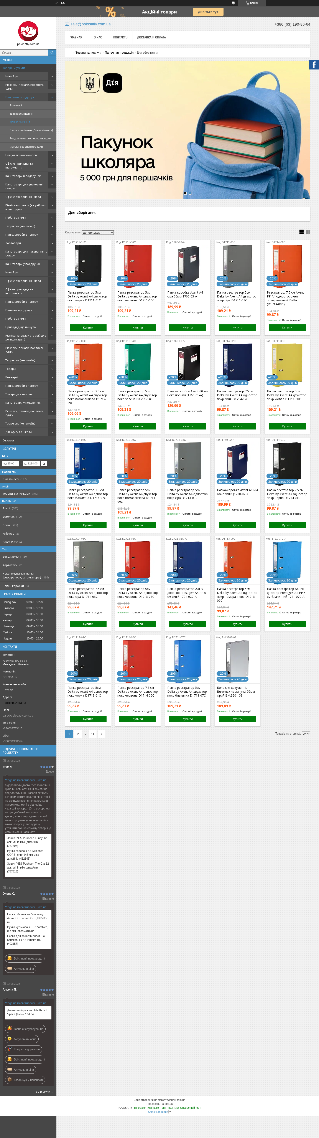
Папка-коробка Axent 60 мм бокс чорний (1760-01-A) (187, 393)
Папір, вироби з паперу (21, 234)
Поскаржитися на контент (150, 1107)
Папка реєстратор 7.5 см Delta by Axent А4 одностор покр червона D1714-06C (137, 691)
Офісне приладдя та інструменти (19, 165)
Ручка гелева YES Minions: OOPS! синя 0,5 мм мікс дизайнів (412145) (25, 854)
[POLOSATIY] (28, 31)
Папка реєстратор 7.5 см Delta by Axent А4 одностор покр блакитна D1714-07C (87, 494)
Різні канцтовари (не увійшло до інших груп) (25, 337)
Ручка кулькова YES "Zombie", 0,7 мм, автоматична (27, 929)
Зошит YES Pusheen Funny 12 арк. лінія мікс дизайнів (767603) (27, 841)
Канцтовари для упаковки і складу (24, 186)
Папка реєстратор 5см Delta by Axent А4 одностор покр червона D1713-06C (137, 593)
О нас (98, 37)
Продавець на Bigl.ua (159, 1103)
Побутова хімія (15, 218)
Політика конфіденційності (184, 1107)
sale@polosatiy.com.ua (18, 715)
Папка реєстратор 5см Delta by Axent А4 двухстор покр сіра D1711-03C (237, 296)
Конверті (11, 377)
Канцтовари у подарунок (23, 264)
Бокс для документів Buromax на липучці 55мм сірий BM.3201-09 (236, 691)
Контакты (120, 37)
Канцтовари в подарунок (23, 176)
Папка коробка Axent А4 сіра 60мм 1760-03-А (185, 294)
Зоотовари (13, 243)
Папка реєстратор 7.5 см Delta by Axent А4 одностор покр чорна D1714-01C (287, 494)
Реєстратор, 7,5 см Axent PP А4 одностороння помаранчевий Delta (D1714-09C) (285, 298)
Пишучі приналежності (21, 155)
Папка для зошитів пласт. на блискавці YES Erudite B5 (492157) (26, 939)
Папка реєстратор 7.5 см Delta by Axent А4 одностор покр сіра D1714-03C (87, 593)
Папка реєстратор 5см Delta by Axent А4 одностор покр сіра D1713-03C (187, 494)
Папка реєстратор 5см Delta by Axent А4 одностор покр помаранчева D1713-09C (237, 595)
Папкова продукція (18, 310)
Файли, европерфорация (26, 147)
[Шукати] (52, 52)
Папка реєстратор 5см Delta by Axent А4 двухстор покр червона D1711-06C (137, 296)
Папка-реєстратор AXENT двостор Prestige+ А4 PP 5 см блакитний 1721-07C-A (286, 593)
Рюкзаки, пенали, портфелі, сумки (24, 87)
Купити (88, 327)
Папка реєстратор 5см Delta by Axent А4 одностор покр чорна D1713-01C (87, 691)
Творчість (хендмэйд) (20, 226)
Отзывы (8, 440)
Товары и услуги (14, 68)
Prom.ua (180, 1100)
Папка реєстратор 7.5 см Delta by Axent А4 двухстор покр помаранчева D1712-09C (87, 397)
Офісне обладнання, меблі (23, 197)
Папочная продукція (19, 97)
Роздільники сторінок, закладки (30, 138)
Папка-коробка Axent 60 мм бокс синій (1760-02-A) (237, 492)
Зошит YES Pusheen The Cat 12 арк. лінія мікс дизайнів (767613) (28, 867)
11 (92, 734)
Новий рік (12, 76)
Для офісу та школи (18, 432)
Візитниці (16, 105)
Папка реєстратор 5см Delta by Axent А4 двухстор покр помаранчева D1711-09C (137, 496)
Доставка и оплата (151, 37)
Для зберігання (20, 122)
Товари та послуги (89, 52)
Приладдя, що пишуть (20, 327)
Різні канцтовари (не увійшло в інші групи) (25, 207)
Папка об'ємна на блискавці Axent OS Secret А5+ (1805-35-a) (27, 918)
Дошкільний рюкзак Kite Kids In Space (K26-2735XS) (27, 1012)
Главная (76, 37)
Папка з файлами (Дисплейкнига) (31, 130)
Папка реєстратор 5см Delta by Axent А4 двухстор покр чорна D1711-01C (87, 296)
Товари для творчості (20, 394)
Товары (10, 369)
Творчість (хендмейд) (20, 360)
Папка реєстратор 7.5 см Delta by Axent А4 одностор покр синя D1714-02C (237, 395)
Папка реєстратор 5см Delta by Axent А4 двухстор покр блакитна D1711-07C (187, 691)
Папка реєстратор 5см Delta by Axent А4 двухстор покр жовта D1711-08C (286, 395)
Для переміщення (21, 114)
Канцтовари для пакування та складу (26, 253)
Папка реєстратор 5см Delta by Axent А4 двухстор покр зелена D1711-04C (137, 395)
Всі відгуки (43, 1091)
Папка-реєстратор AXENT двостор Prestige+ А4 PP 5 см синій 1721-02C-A (186, 593)
